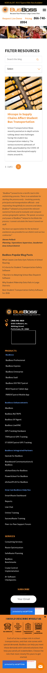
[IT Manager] (18, 628)
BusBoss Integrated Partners (19, 450)
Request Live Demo (12, 18)
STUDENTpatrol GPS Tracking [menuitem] (18, 442)
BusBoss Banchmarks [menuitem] (10, 560)
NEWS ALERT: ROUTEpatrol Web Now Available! (23, 2)
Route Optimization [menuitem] (14, 547)
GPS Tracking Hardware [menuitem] (15, 431)
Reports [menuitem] (8, 501)
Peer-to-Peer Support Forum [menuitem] (18, 524)
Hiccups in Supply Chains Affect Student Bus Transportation (23, 118)
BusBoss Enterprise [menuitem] (14, 371)
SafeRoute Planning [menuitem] (14, 553)
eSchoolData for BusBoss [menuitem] (16, 470)
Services (10, 536)
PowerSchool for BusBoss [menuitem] (16, 476)
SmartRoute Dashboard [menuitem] (15, 495)
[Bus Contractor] (8, 628)
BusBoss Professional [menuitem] (15, 360)
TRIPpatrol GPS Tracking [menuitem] (16, 436)
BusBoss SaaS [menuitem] (12, 377)
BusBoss (10, 354)
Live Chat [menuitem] (9, 507)
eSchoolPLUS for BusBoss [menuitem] (16, 482)
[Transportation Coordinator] (28, 628)
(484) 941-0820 (17, 320)
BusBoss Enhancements (16, 402)
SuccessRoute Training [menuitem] (15, 518)
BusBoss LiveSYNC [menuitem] (13, 425)
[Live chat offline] (40, 666)
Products (11, 350)
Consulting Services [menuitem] (13, 541)
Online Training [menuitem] (12, 512)
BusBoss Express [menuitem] (13, 366)
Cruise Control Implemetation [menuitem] (12, 569)
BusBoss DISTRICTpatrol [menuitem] (17, 383)
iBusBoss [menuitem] (9, 408)
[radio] (8, 628)
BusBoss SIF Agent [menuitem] (13, 419)
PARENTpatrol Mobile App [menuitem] (17, 394)
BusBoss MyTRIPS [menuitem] (13, 413)
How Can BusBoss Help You (18, 490)
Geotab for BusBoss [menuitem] (14, 456)
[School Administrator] (38, 628)
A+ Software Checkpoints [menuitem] (10, 578)
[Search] (37, 59)
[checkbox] (23, 628)
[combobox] (23, 59)
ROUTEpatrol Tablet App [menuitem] (17, 389)
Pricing (28, 18)
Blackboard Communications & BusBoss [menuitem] (19, 463)
